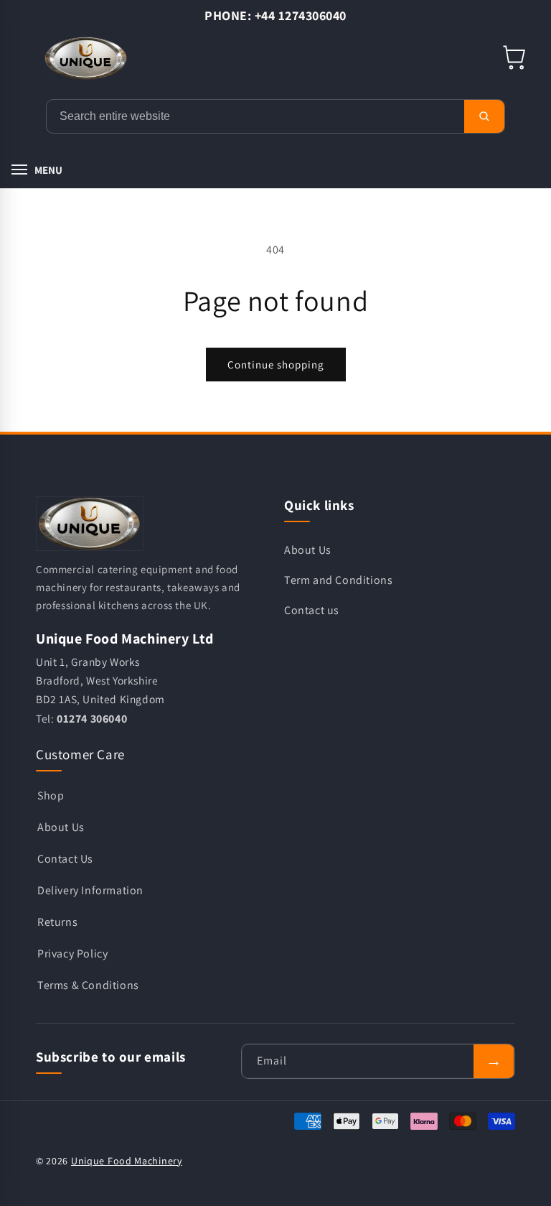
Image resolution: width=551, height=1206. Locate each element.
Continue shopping (275, 364)
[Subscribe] (494, 1061)
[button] (515, 58)
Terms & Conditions (88, 985)
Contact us (311, 610)
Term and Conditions (338, 580)
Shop (50, 795)
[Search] (484, 116)
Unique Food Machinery (126, 1160)
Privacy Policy (72, 953)
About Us (307, 549)
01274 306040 (92, 718)
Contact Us (65, 858)
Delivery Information (90, 890)
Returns (57, 921)
